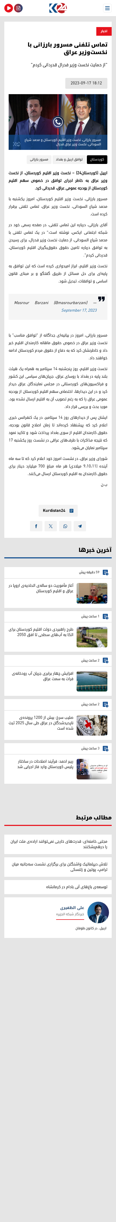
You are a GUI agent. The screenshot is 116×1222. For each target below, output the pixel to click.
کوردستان (97, 159)
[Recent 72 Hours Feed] (18, 8)
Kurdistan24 (54, 510)
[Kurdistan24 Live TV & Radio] (8, 8)
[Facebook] (36, 526)
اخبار (104, 31)
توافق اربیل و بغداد (69, 159)
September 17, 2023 (79, 310)
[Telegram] (80, 526)
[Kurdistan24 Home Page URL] (58, 8)
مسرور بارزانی (39, 159)
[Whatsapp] (65, 526)
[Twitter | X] (51, 526)
